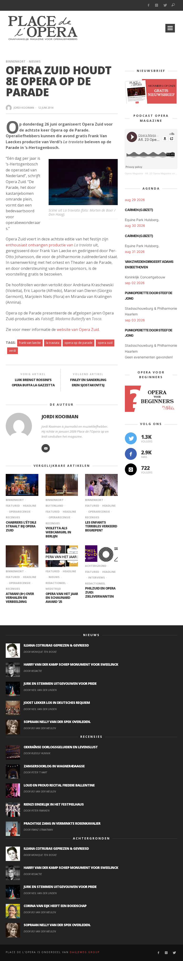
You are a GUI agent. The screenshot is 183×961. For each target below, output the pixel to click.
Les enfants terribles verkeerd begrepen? (101, 526)
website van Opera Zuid (78, 329)
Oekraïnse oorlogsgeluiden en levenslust (61, 747)
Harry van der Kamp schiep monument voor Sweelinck (71, 664)
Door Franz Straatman (38, 829)
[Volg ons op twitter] (131, 438)
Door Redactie (33, 671)
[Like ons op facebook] (131, 454)
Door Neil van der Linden (40, 690)
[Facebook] (148, 5)
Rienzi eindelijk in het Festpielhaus (54, 804)
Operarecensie (19, 511)
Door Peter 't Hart (35, 772)
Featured (53, 571)
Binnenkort (15, 61)
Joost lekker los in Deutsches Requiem (57, 702)
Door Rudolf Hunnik (37, 753)
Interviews (96, 577)
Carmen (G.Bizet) (139, 210)
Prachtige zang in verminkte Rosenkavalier (62, 823)
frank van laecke (30, 343)
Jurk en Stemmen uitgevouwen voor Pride (60, 683)
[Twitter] (165, 5)
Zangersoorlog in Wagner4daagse (54, 766)
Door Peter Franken (37, 810)
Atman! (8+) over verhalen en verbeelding (20, 597)
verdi (12, 351)
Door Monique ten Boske (40, 651)
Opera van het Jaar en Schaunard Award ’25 (62, 597)
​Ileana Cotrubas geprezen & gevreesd (56, 645)
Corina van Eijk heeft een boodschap (55, 905)
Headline (29, 505)
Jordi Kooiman (24, 107)
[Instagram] (156, 5)
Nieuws (35, 61)
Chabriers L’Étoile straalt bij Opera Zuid (21, 526)
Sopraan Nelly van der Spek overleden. (57, 721)
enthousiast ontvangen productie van (49, 245)
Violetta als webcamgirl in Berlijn (58, 532)
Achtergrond (95, 566)
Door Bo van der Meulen (40, 728)
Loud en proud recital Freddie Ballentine (59, 785)
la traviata (52, 343)
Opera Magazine (134, 173)
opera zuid (105, 343)
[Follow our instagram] (131, 469)
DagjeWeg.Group (85, 952)
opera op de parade (78, 343)
